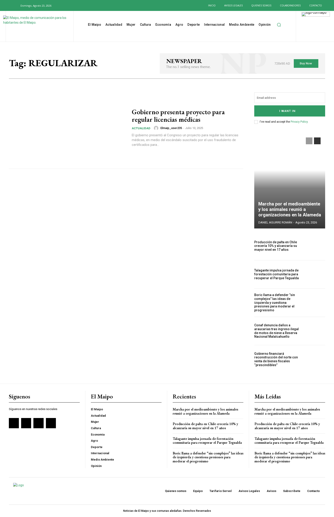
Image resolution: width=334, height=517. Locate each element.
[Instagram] (68, 5)
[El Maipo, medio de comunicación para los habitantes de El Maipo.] (39, 26)
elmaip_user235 (171, 128)
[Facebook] (61, 5)
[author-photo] (157, 128)
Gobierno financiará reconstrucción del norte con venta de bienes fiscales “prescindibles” (276, 359)
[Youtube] (83, 5)
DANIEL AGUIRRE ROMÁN (275, 222)
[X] (76, 5)
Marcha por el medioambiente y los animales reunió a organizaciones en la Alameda (289, 209)
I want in (287, 111)
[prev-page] (309, 140)
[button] (14, 5)
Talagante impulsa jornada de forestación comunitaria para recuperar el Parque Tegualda (276, 274)
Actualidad (141, 128)
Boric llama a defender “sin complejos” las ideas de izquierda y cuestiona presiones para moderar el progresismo (274, 302)
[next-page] (317, 140)
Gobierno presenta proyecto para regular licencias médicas (178, 115)
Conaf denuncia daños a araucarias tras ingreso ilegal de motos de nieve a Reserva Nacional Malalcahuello (276, 330)
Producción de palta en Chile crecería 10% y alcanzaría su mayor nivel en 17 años (275, 246)
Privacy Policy (299, 121)
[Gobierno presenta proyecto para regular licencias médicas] (67, 127)
